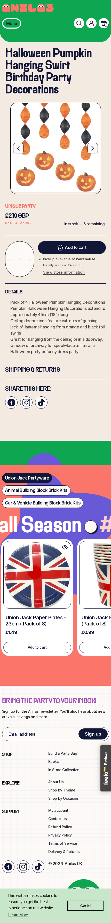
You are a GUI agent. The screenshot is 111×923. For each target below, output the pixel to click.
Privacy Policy (60, 835)
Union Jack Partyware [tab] (27, 478)
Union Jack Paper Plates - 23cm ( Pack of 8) (35, 620)
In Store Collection (64, 770)
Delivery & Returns (64, 851)
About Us (56, 782)
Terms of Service (62, 843)
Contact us (57, 818)
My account (58, 810)
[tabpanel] (55, 599)
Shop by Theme (61, 790)
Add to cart (37, 647)
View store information (64, 272)
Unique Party (20, 206)
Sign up (93, 734)
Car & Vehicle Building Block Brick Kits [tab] (43, 503)
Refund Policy (60, 827)
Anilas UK (73, 863)
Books (53, 761)
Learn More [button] (18, 915)
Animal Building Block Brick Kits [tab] (36, 490)
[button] (79, 23)
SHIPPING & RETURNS (32, 370)
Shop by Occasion (64, 798)
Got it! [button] (85, 906)
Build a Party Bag (62, 753)
